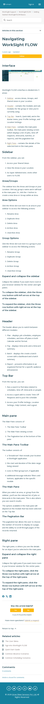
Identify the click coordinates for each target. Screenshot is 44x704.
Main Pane (11, 127)
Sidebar (10, 98)
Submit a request (32, 620)
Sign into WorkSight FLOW (16, 645)
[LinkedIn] (10, 596)
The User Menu (11, 641)
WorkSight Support (9, 12)
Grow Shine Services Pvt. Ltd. (24, 694)
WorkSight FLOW (25, 12)
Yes (15, 610)
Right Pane (11, 143)
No (28, 610)
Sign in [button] (31, 4)
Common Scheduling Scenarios (18, 658)
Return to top (8, 628)
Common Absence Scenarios (17, 653)
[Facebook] (3, 596)
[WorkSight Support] (7, 4)
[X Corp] (7, 596)
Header (10, 106)
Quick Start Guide (12, 649)
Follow (22, 56)
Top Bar (10, 116)
